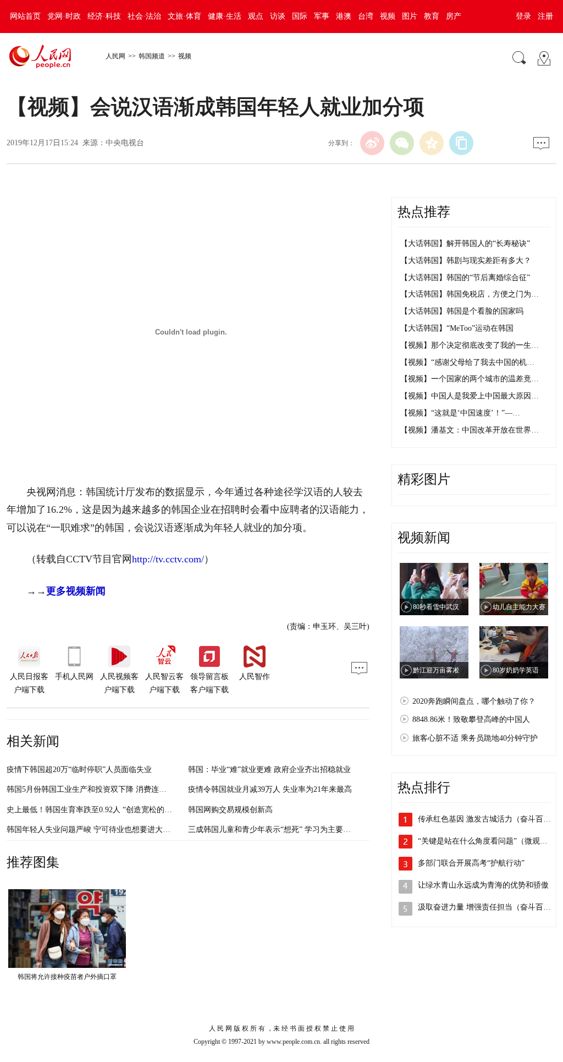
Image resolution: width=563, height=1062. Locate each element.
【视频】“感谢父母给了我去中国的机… (467, 362)
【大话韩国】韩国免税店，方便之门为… (469, 294)
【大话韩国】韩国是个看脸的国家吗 (461, 311)
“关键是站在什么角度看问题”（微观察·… (488, 841)
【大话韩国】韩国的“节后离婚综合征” (465, 277)
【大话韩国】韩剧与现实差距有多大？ (465, 260)
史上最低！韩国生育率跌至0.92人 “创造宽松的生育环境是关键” (114, 810)
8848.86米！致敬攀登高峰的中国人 (471, 719)
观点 (255, 16)
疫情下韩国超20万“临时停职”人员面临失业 (79, 769)
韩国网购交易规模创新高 (230, 810)
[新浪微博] (372, 143)
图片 (409, 16)
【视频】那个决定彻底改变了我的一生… (469, 345)
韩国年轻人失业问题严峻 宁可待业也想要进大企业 (92, 829)
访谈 (277, 16)
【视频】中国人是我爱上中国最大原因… (469, 396)
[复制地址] (461, 143)
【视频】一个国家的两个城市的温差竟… (469, 379)
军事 (321, 16)
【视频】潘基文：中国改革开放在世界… (469, 430)
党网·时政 (64, 16)
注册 (545, 16)
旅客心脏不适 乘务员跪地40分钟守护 (475, 738)
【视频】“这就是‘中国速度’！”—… (460, 413)
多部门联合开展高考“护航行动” (471, 863)
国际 (299, 16)
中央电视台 (125, 143)
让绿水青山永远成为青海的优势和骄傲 (483, 885)
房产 (453, 16)
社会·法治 (144, 16)
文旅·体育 (184, 16)
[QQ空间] (432, 143)
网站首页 (25, 16)
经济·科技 (104, 16)
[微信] (402, 143)
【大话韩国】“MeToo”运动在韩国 (457, 328)
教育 (431, 16)
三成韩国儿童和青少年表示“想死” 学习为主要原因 (273, 829)
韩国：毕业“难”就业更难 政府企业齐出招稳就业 (269, 769)
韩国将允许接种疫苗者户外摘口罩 (67, 977)
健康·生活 (224, 16)
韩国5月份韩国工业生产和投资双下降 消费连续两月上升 (102, 789)
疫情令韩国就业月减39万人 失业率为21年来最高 (270, 789)
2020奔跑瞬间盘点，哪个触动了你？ (474, 701)
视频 (387, 16)
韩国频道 (152, 56)
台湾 (365, 16)
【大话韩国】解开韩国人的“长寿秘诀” (465, 243)
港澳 (343, 16)
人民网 (115, 56)
